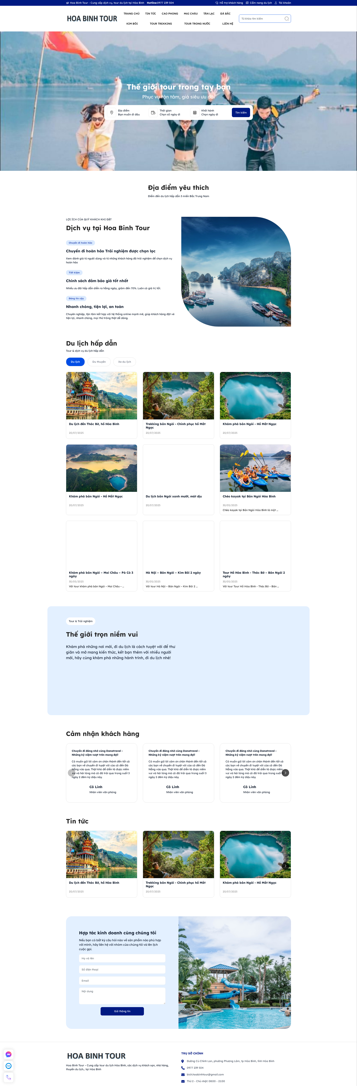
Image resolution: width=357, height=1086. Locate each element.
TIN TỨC (150, 13)
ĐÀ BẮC (225, 13)
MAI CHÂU (191, 13)
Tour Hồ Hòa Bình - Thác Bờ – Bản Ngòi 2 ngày (254, 574)
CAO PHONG (170, 13)
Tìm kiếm (241, 112)
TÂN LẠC (209, 13)
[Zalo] (8, 1066)
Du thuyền (99, 361)
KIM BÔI (132, 23)
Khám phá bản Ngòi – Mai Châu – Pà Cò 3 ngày (101, 574)
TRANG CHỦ (131, 13)
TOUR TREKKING (161, 23)
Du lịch (75, 361)
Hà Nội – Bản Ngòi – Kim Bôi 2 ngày (173, 572)
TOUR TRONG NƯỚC (197, 23)
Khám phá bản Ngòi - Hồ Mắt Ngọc (249, 424)
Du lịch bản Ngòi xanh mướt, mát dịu (174, 496)
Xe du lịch (124, 361)
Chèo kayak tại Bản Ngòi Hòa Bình (249, 496)
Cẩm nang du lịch (261, 2)
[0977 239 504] (8, 1077)
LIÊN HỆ (227, 23)
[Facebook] (8, 1054)
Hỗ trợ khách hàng (231, 2)
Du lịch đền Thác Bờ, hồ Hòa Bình (94, 424)
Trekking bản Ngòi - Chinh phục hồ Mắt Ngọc (175, 425)
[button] (285, 773)
